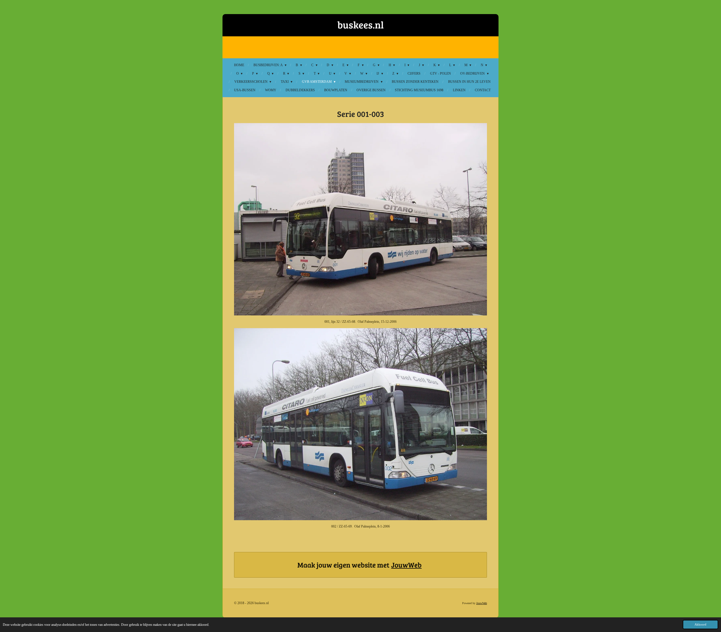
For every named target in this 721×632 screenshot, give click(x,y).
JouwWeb (406, 564)
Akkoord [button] (700, 624)
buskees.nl (360, 24)
